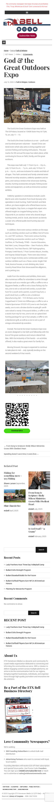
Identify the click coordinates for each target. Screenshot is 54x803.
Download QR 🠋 (17, 431)
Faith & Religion (21, 51)
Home (6, 51)
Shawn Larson (10, 483)
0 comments (28, 54)
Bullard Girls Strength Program (18, 570)
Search (41, 550)
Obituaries (24, 786)
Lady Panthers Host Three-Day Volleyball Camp (25, 565)
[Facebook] (19, 29)
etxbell (31, 509)
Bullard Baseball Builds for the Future (21, 575)
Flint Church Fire (12, 505)
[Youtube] (35, 29)
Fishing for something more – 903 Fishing (13, 475)
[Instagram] (24, 29)
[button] (27, 12)
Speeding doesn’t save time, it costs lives (21, 454)
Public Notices (34, 786)
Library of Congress (16, 796)
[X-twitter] (29, 29)
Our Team (6, 786)
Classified (14, 786)
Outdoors (31, 82)
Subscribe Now (27, 35)
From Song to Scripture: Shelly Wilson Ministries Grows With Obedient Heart (38, 498)
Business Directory (9, 789)
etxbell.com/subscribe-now (30, 771)
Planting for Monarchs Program (19, 589)
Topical (12, 51)
